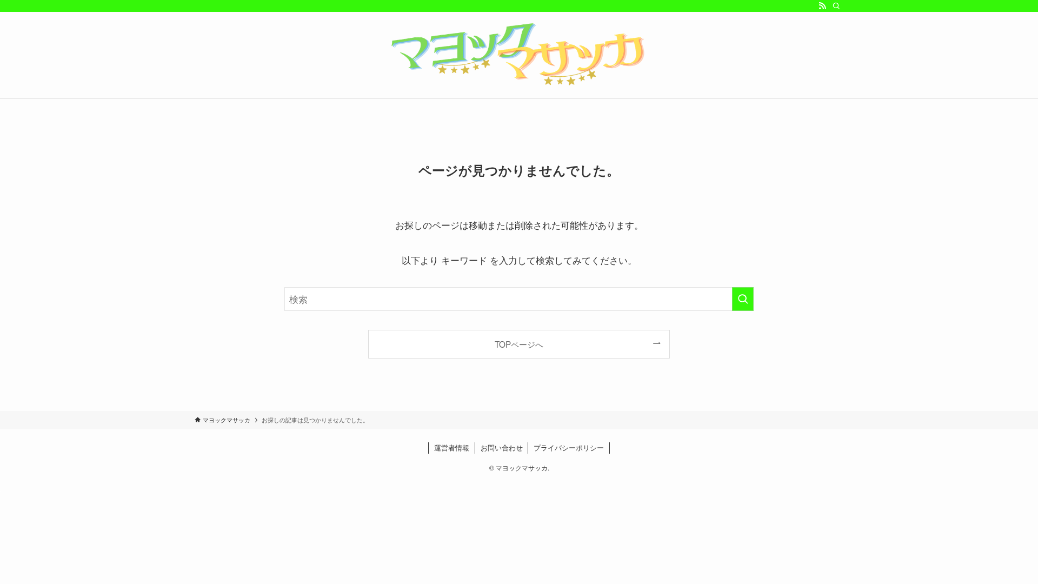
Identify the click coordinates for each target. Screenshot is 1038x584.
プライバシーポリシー (569, 447)
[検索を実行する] (743, 299)
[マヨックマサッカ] (519, 53)
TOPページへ (519, 344)
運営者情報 (451, 447)
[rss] (822, 6)
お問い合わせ (502, 447)
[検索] (836, 6)
